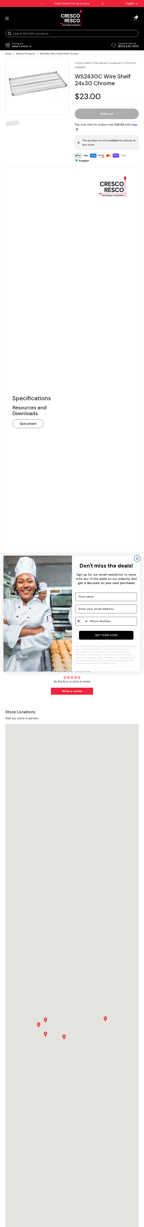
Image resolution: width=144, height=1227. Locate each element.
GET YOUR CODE (106, 635)
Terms (113, 663)
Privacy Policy (100, 663)
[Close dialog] (137, 558)
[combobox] (82, 621)
